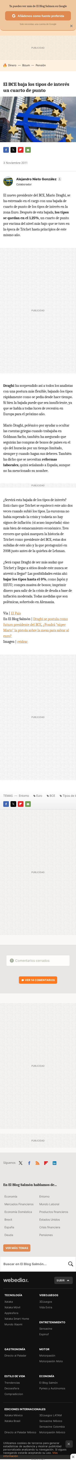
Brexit (8, 1219)
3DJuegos (45, 1301)
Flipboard (21, 150)
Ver (40, 980)
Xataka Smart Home (16, 1318)
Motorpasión (47, 1355)
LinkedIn (54, 1162)
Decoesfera (11, 1388)
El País (16, 613)
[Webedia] (15, 1283)
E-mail (28, 150)
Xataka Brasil (12, 1421)
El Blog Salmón (48, 1382)
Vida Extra (45, 1307)
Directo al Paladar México (20, 1432)
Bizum (26, 65)
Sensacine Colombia (52, 1426)
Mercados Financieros (18, 1204)
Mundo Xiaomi (13, 1324)
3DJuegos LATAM (50, 1415)
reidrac (22, 642)
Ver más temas (16, 1248)
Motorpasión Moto (51, 1361)
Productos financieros (53, 1212)
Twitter (13, 150)
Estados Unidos (49, 1219)
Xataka (8, 1301)
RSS (37, 1162)
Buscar (70, 1264)
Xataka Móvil (12, 1307)
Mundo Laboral (49, 1204)
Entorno (24, 795)
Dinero (12, 65)
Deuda (8, 1235)
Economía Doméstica (18, 1212)
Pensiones (46, 1235)
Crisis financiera (49, 1227)
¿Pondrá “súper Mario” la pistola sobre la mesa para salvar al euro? (36, 630)
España (9, 1227)
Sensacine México (50, 1421)
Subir (61, 1280)
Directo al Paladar (15, 1355)
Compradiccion (13, 1394)
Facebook (6, 150)
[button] (38, 179)
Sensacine (45, 1328)
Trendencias (12, 1382)
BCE (52, 795)
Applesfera (11, 1313)
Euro (39, 795)
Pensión (41, 65)
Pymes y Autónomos (52, 1388)
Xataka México (13, 1415)
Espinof (44, 1334)
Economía (10, 1196)
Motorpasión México (52, 1432)
